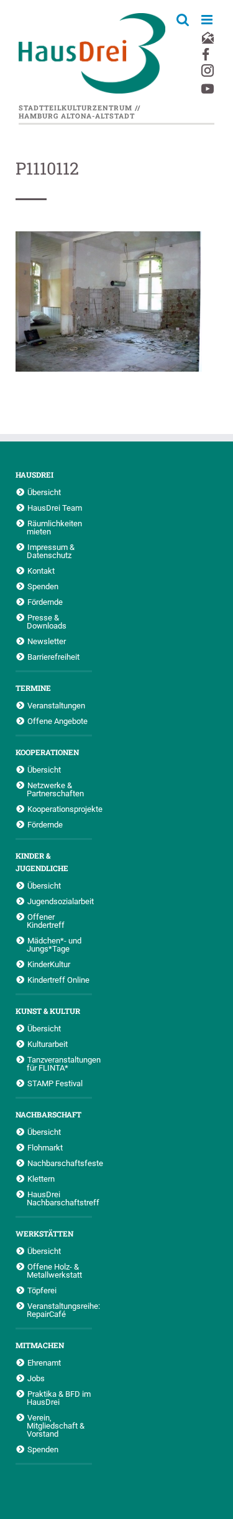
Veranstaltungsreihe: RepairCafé (59, 1309)
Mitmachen (40, 1345)
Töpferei (42, 1290)
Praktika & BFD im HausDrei (59, 1397)
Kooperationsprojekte (59, 808)
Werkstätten (44, 1233)
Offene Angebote (57, 720)
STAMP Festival (55, 1083)
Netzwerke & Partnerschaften (55, 789)
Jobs (36, 1378)
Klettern (41, 1178)
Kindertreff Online (58, 979)
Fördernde (45, 601)
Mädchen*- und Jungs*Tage (54, 944)
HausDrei (34, 475)
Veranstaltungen (56, 705)
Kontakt (41, 570)
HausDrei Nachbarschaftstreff (59, 1198)
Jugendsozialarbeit (59, 901)
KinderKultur (48, 964)
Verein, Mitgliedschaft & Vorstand (56, 1425)
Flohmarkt (45, 1147)
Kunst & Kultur (48, 1011)
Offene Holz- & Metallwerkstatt (54, 1270)
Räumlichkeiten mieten (54, 527)
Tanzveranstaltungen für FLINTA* (59, 1063)
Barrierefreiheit (53, 656)
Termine (33, 688)
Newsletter (46, 641)
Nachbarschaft (48, 1114)
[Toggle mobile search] (182, 19)
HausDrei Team (54, 507)
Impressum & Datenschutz (51, 550)
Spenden (42, 586)
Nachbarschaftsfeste (59, 1163)
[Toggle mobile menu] (207, 19)
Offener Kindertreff (46, 920)
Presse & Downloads (46, 621)
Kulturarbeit (47, 1043)
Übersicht (44, 492)
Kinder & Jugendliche (42, 862)
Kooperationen (47, 752)
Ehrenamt (44, 1362)
